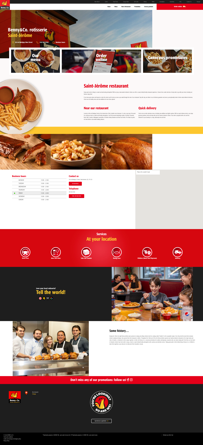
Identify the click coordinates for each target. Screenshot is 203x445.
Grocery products (148, 6)
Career (106, 1)
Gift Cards (136, 1)
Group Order (126, 1)
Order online (100, 68)
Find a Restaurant (125, 6)
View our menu (35, 68)
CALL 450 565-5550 (76, 196)
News (153, 1)
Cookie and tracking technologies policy (12, 439)
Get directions (75, 183)
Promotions (137, 6)
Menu (116, 6)
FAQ (180, 1)
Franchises (172, 1)
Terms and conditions (8, 437)
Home (109, 6)
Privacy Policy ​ (6, 440)
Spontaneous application (101, 421)
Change (34, 394)
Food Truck (115, 1)
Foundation (162, 1)
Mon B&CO (97, 1)
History (145, 1)
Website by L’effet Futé (168, 435)
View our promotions (166, 66)
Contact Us (189, 1)
